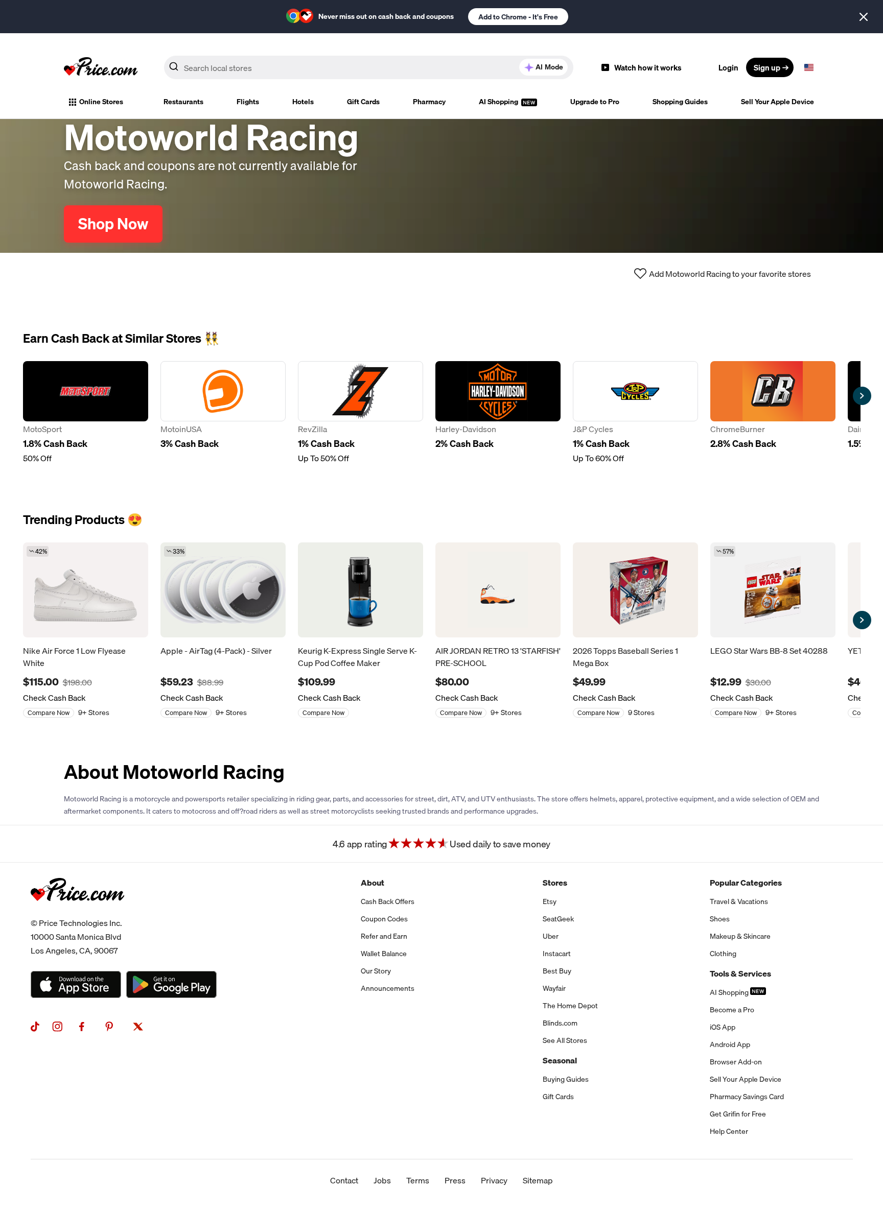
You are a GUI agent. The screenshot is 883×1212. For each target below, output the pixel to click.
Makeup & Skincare (740, 936)
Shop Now (113, 223)
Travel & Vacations (739, 901)
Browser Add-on (736, 1061)
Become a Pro (732, 1009)
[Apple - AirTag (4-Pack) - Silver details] (223, 589)
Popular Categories (746, 882)
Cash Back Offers (387, 901)
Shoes (720, 918)
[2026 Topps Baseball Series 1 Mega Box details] (635, 589)
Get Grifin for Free (738, 1114)
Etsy (549, 901)
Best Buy (557, 971)
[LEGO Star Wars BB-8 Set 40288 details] (772, 589)
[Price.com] (77, 912)
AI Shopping (499, 101)
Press (455, 1180)
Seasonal (560, 1060)
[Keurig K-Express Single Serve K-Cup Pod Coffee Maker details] (360, 589)
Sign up (767, 67)
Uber (551, 936)
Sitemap (538, 1180)
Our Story (376, 971)
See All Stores (565, 1040)
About (372, 882)
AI (549, 67)
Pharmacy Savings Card (747, 1096)
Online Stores (101, 101)
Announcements (387, 988)
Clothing (723, 953)
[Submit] (174, 69)
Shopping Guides (680, 101)
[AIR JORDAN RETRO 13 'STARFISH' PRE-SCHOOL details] (498, 589)
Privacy (494, 1180)
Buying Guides (566, 1079)
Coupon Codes (384, 918)
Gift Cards (363, 101)
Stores (555, 882)
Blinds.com (560, 1023)
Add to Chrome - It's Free (518, 16)
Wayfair (554, 988)
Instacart (557, 953)
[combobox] (368, 67)
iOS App (722, 1027)
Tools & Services (740, 973)
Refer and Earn (384, 936)
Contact (344, 1180)
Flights (248, 101)
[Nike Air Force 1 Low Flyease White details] (85, 589)
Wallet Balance (384, 953)
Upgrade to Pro (594, 101)
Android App (730, 1044)
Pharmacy (429, 101)
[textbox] (809, 67)
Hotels (303, 101)
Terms (417, 1180)
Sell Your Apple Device (777, 101)
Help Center (729, 1131)
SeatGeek (558, 918)
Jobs (382, 1180)
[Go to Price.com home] (100, 67)
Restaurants (183, 101)
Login (728, 67)
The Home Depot (570, 1005)
